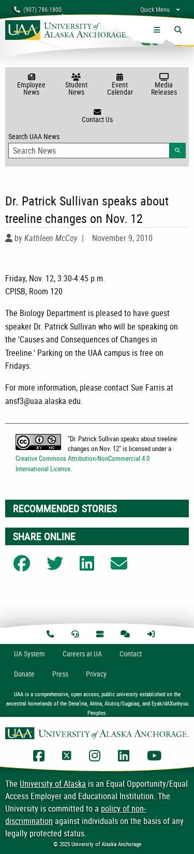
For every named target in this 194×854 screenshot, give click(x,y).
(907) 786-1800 (41, 9)
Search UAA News (97, 142)
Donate (24, 674)
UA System (29, 653)
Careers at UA (82, 653)
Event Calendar (120, 88)
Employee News (31, 88)
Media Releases (164, 88)
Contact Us (97, 119)
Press (60, 674)
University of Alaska (53, 783)
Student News (76, 88)
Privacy (96, 674)
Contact (131, 653)
